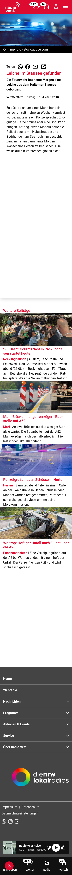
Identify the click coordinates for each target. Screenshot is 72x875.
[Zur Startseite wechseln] (12, 7)
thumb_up (63, 847)
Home (7, 679)
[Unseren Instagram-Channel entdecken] (16, 821)
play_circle (56, 847)
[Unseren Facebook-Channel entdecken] (10, 821)
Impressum (9, 807)
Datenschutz (30, 807)
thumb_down (48, 847)
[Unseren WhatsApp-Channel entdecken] (4, 821)
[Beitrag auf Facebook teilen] (27, 66)
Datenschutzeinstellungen (20, 813)
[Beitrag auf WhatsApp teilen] (20, 66)
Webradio (10, 690)
